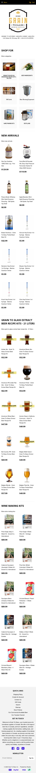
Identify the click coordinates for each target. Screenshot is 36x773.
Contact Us (18, 700)
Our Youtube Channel (18, 715)
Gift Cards (18, 702)
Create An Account (18, 697)
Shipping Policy (18, 694)
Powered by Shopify (25, 767)
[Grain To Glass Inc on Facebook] (13, 749)
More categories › (6, 56)
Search (18, 705)
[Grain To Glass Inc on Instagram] (18, 749)
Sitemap (18, 707)
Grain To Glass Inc (13, 767)
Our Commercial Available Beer (18, 712)
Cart (33, 2)
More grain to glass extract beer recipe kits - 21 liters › (17, 329)
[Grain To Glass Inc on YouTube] (23, 749)
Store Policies (18, 710)
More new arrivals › (7, 141)
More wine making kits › (8, 511)
